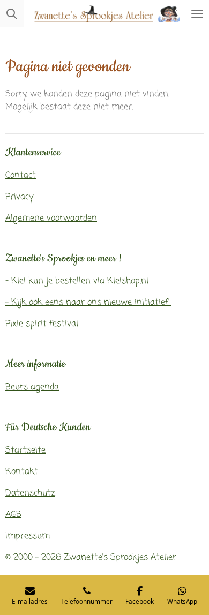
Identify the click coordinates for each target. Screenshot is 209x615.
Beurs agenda (32, 387)
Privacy (19, 197)
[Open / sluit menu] (197, 13)
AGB (13, 514)
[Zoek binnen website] (12, 13)
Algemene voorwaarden (51, 218)
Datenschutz (30, 493)
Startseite (25, 450)
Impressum (27, 536)
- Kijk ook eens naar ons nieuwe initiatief (88, 302)
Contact (20, 175)
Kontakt (21, 472)
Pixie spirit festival (41, 324)
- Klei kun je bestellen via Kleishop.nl (76, 281)
